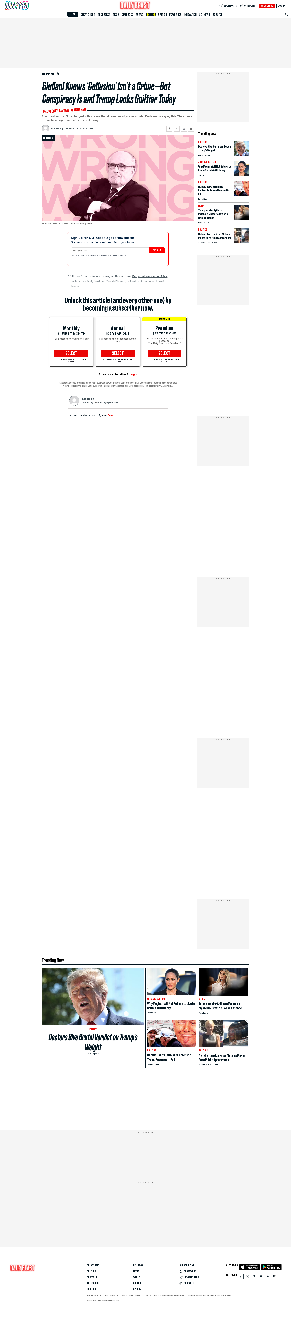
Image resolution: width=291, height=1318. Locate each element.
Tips (107, 1295)
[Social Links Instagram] (254, 1277)
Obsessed (127, 14)
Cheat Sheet (88, 14)
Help (131, 1295)
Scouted (217, 14)
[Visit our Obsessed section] (27, 6)
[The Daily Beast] (135, 6)
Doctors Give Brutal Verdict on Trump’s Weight (93, 1042)
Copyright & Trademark (219, 1295)
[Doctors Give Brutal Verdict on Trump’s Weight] (241, 155)
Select (71, 353)
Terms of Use (106, 255)
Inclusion (179, 1295)
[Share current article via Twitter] (177, 129)
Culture (137, 1283)
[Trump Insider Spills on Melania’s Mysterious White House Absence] (241, 218)
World (136, 1277)
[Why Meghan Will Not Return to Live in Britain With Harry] (241, 175)
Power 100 (175, 14)
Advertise (122, 1295)
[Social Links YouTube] (261, 1277)
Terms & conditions (195, 1295)
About (90, 1295)
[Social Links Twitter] (247, 1277)
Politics (151, 14)
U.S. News (204, 14)
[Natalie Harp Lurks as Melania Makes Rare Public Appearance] (241, 242)
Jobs (112, 1295)
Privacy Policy (120, 255)
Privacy (138, 1295)
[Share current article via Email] (184, 129)
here (110, 415)
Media (116, 14)
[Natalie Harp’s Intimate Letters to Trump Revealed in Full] (241, 195)
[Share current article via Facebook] (169, 129)
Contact (98, 1295)
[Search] (286, 14)
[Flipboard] (274, 1277)
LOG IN (281, 6)
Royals (140, 14)
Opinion (162, 14)
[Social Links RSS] (267, 1277)
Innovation (190, 14)
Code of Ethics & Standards (158, 1295)
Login (133, 374)
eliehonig (88, 403)
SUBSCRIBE (266, 6)
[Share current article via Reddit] (191, 129)
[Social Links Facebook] (241, 1277)
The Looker (104, 14)
